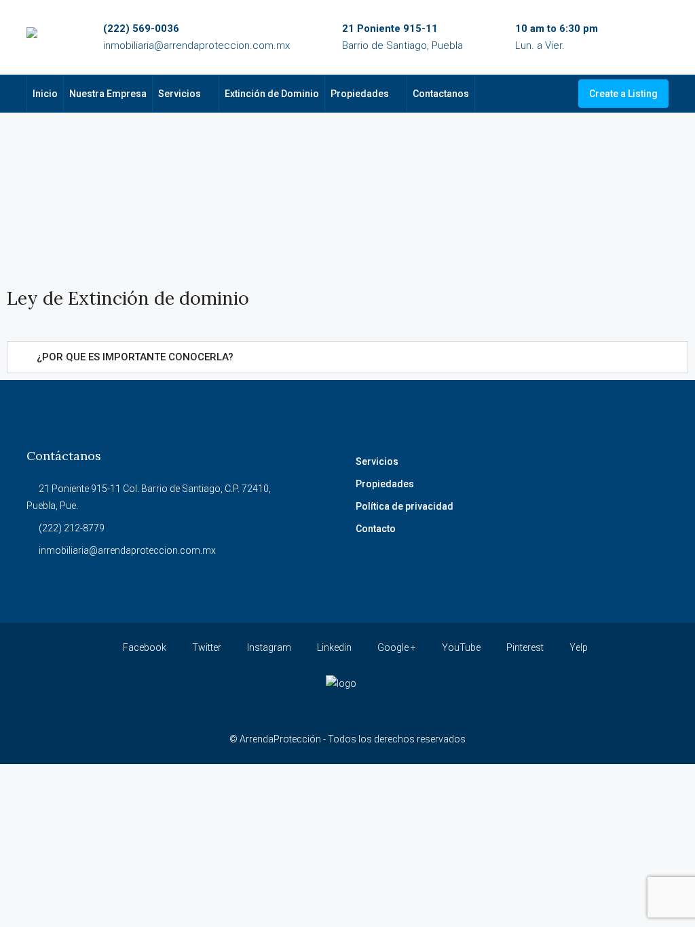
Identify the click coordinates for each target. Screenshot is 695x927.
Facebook (143, 647)
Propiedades (360, 93)
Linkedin (333, 647)
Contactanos (441, 93)
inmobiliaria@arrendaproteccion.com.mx (196, 45)
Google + (395, 647)
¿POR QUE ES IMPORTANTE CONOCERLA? (135, 357)
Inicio (45, 93)
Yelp (577, 647)
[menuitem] (557, 93)
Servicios (179, 93)
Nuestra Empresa (108, 93)
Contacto (376, 528)
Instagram (268, 647)
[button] (347, 357)
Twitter (205, 647)
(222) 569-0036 (141, 28)
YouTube (460, 647)
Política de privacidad (404, 506)
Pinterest (524, 647)
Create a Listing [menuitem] (623, 93)
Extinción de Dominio (272, 93)
